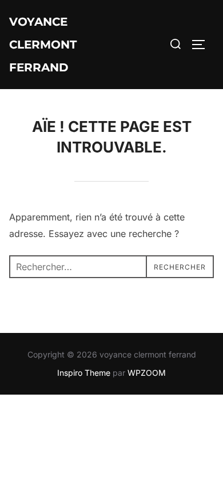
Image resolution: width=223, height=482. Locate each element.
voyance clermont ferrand (43, 44)
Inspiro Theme (83, 372)
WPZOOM (147, 372)
